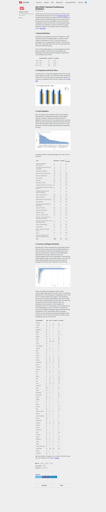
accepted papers (62, 15)
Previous (44, 485)
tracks (51, 463)
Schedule (39, 2)
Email (21, 17)
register (57, 458)
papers (42, 463)
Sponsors (80, 2)
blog (44, 465)
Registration (59, 2)
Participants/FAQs (70, 2)
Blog (52, 2)
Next (61, 485)
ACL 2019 (42, 28)
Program (46, 2)
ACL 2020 (26, 2)
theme (46, 463)
